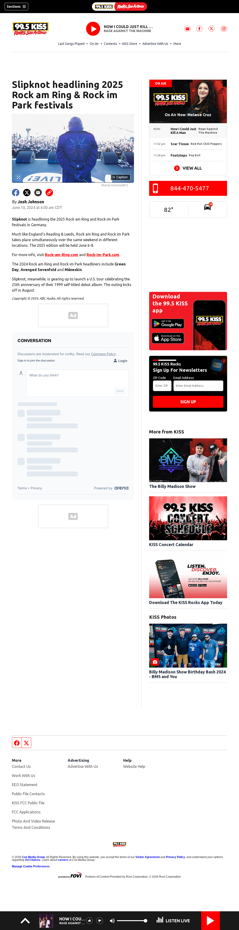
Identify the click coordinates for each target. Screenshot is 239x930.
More (177, 44)
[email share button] (38, 192)
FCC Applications (26, 812)
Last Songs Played (71, 44)
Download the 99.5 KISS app (170, 303)
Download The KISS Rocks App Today (185, 602)
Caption (120, 177)
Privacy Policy (175, 857)
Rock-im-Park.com (103, 255)
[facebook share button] (15, 192)
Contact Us (21, 766)
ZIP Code (159, 378)
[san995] (119, 6)
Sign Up (188, 401)
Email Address (183, 378)
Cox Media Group (33, 857)
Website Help (134, 766)
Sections (14, 6)
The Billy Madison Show (172, 486)
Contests (110, 44)
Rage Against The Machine (127, 31)
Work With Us (23, 775)
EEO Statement (24, 785)
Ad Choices (32, 860)
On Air (94, 44)
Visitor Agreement (147, 857)
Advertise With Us (155, 44)
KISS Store (129, 44)
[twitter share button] (27, 192)
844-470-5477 (189, 188)
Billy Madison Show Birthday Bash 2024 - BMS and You (187, 674)
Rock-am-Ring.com (61, 255)
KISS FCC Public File (28, 803)
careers (63, 860)
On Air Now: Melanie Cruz (188, 115)
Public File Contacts (28, 794)
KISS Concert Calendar (171, 544)
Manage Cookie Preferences (31, 866)
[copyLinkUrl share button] (49, 192)
